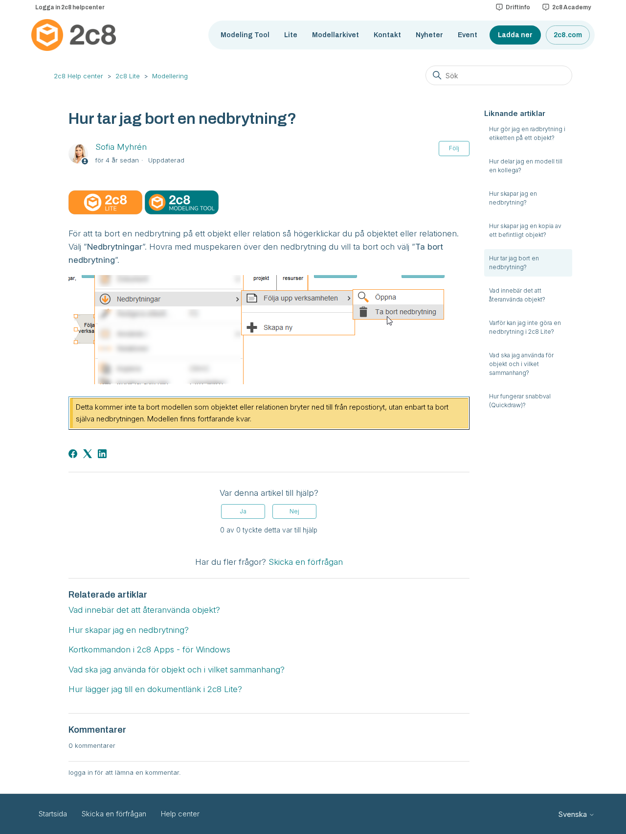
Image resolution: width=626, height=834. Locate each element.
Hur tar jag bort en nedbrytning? (514, 263)
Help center (180, 813)
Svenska (573, 814)
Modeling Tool (245, 35)
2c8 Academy (571, 7)
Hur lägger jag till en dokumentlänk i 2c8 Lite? (155, 689)
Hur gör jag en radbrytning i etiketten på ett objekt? (527, 133)
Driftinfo (518, 7)
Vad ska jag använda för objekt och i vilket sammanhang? (521, 363)
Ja (243, 511)
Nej (294, 511)
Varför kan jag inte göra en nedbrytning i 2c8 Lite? (525, 327)
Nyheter (429, 35)
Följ (454, 148)
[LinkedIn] (102, 453)
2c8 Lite (127, 76)
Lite (290, 35)
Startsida (53, 813)
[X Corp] (87, 453)
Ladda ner (515, 35)
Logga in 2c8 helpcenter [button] (70, 7)
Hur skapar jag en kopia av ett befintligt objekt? (525, 230)
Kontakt (387, 35)
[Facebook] (72, 453)
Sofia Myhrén (121, 147)
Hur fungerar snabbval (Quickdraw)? (520, 401)
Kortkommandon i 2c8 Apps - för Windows (149, 649)
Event (467, 35)
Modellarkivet (335, 35)
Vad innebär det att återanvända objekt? (517, 295)
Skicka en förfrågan (305, 562)
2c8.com (568, 35)
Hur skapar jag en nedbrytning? (513, 198)
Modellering (170, 76)
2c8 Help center (78, 76)
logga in (80, 772)
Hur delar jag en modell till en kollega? (525, 166)
